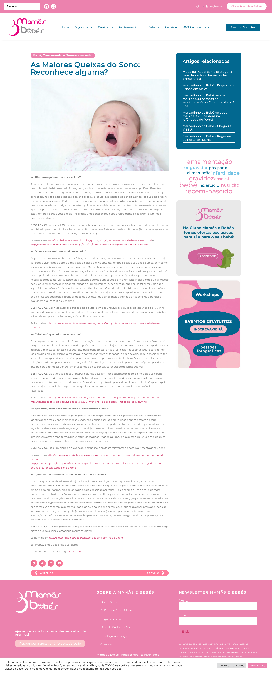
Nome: (183, 600)
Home (65, 27)
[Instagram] (53, 6)
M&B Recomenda (194, 27)
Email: (183, 615)
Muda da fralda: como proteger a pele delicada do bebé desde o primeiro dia (207, 75)
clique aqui (75, 551)
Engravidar (82, 27)
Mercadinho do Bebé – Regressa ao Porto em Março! (207, 137)
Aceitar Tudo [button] (258, 665)
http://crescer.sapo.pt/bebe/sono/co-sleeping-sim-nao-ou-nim (86, 537)
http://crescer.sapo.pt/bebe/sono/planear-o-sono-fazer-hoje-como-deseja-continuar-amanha (104, 397)
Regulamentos (110, 619)
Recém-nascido (129, 27)
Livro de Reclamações (115, 627)
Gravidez (104, 27)
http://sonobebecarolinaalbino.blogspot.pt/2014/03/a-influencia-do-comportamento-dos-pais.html (90, 244)
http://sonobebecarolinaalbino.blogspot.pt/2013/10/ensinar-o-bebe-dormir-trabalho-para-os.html (89, 401)
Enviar (186, 631)
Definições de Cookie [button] (232, 665)
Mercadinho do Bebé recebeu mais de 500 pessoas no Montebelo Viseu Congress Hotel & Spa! (208, 101)
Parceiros (171, 27)
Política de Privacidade (116, 610)
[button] (34, 563)
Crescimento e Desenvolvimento (67, 55)
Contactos (107, 644)
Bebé (152, 27)
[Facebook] (46, 6)
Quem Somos (109, 602)
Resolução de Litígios (114, 636)
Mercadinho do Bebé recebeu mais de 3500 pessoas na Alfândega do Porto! (205, 116)
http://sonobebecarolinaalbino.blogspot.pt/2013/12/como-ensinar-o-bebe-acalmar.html (99, 240)
